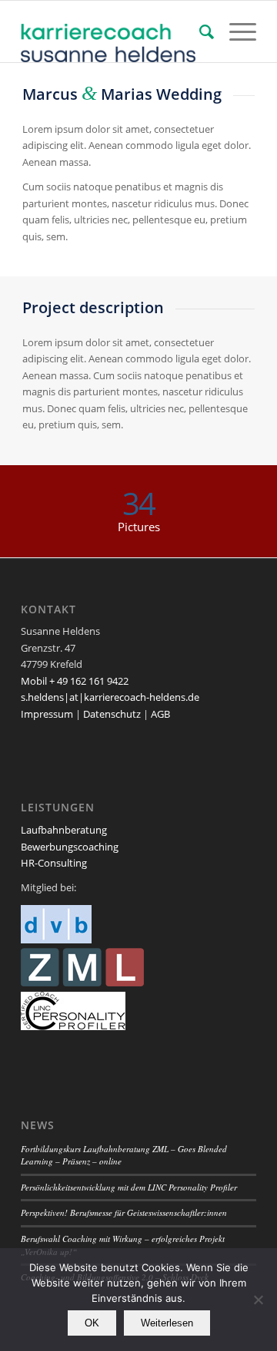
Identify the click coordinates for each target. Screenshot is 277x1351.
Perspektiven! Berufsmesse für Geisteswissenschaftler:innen (124, 1212)
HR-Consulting (54, 863)
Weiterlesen (167, 1323)
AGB (160, 714)
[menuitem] (199, 31)
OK (92, 1323)
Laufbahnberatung (64, 830)
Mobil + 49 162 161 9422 (74, 681)
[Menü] (235, 31)
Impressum (47, 714)
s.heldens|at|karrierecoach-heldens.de (110, 697)
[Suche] (199, 31)
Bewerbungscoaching (69, 847)
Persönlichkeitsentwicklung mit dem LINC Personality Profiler (129, 1187)
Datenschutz (112, 714)
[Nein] (257, 1299)
